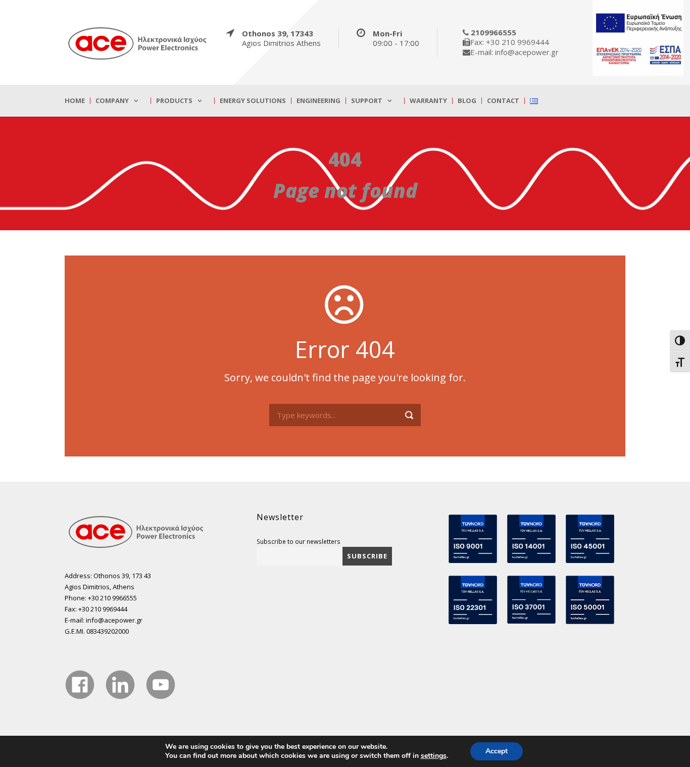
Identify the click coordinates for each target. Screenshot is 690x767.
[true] (138, 42)
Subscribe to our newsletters (298, 541)
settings (434, 755)
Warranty (428, 100)
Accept (496, 751)
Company (112, 100)
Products (174, 100)
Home (75, 100)
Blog (467, 100)
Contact (503, 100)
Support (366, 100)
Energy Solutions (253, 100)
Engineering (318, 100)
